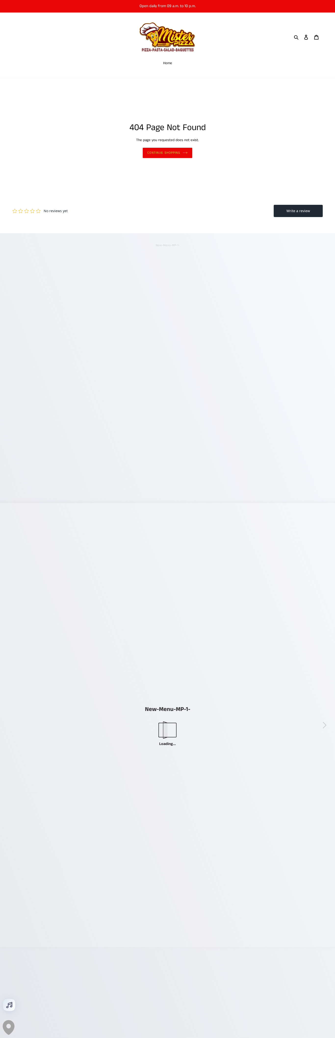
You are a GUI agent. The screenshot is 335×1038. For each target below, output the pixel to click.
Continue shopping (163, 152)
